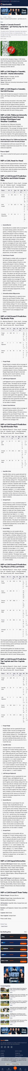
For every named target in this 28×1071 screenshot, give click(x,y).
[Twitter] (5, 1047)
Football (2, 1055)
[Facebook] (2, 1047)
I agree (8, 1064)
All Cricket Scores (5, 1)
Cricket (4, 17)
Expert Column (4, 926)
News (9, 17)
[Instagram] (8, 1047)
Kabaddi (2, 1057)
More (25, 931)
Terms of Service (19, 1055)
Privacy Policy (18, 1057)
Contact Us (17, 1053)
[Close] (22, 1064)
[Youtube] (11, 1047)
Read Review (23, 935)
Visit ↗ (23, 937)
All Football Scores (15, 1)
